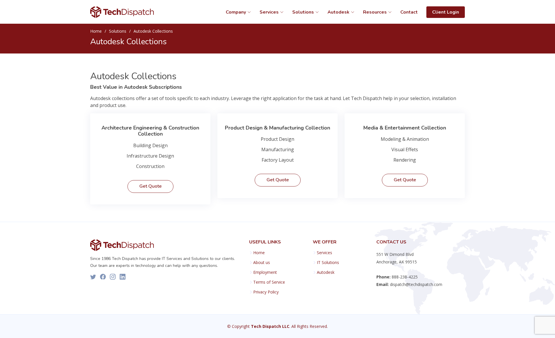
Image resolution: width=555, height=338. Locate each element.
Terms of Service (269, 282)
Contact (409, 12)
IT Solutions (328, 263)
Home (96, 31)
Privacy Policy (266, 292)
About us (261, 263)
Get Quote (150, 186)
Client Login (445, 12)
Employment (265, 272)
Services (324, 253)
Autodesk (325, 272)
